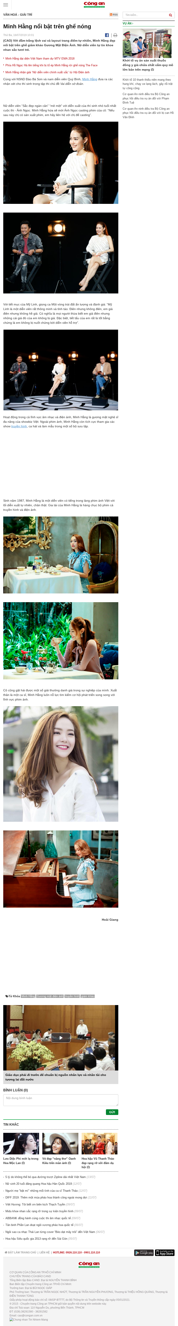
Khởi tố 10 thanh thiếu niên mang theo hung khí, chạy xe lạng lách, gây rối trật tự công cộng (148, 84)
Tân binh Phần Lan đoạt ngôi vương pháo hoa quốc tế (39, 1225)
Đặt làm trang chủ (21, 1252)
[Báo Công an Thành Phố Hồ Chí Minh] (94, 4)
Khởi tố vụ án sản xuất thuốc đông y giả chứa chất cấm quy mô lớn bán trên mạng (148, 65)
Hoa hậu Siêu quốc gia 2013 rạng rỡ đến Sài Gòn (36, 1238)
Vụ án (127, 23)
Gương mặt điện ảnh (50, 996)
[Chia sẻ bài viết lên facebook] (107, 35)
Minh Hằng (89, 79)
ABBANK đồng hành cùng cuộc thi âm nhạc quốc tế (38, 1218)
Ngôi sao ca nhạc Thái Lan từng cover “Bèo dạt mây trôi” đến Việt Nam (50, 1232)
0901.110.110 (92, 1252)
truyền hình (19, 426)
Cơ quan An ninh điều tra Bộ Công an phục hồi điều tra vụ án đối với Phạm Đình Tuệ (146, 98)
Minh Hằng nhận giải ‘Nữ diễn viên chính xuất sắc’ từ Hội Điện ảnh (47, 72)
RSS (115, 14)
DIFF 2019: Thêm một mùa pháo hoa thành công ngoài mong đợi (46, 1197)
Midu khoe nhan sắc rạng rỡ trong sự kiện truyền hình (39, 1211)
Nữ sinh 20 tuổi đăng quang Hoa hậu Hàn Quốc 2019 (38, 1183)
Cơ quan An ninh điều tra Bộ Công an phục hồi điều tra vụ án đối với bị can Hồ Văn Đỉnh (148, 113)
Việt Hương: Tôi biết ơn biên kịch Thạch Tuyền (35, 1204)
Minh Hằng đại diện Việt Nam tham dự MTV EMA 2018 (39, 58)
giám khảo (87, 996)
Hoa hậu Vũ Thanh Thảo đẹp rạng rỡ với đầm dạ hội (98, 1163)
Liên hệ (45, 1252)
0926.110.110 (74, 1252)
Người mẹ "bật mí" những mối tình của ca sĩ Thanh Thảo (41, 1190)
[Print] (115, 35)
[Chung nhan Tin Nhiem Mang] (29, 1319)
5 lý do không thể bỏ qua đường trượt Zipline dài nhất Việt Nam (45, 1177)
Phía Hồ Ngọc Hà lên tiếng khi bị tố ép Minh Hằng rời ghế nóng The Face (51, 65)
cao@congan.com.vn (30, 1315)
